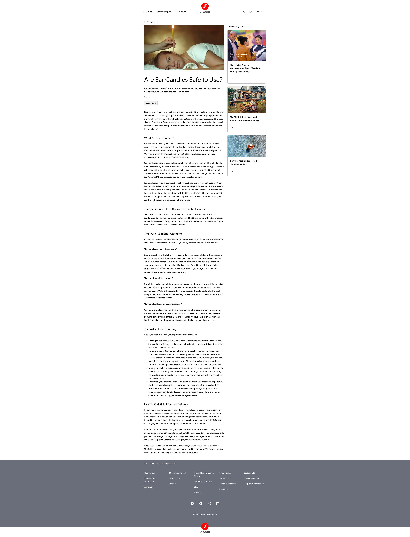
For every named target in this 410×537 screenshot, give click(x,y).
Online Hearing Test (164, 12)
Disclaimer (223, 489)
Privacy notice (225, 473)
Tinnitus (172, 484)
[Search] (244, 12)
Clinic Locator (181, 12)
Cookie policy (225, 478)
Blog (196, 487)
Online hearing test (177, 473)
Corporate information (254, 484)
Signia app (149, 487)
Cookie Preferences (227, 484)
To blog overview (152, 22)
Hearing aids (149, 473)
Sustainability (250, 473)
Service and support (203, 482)
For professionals (251, 478)
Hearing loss (174, 478)
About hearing (151, 103)
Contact (197, 492)
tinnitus (158, 157)
